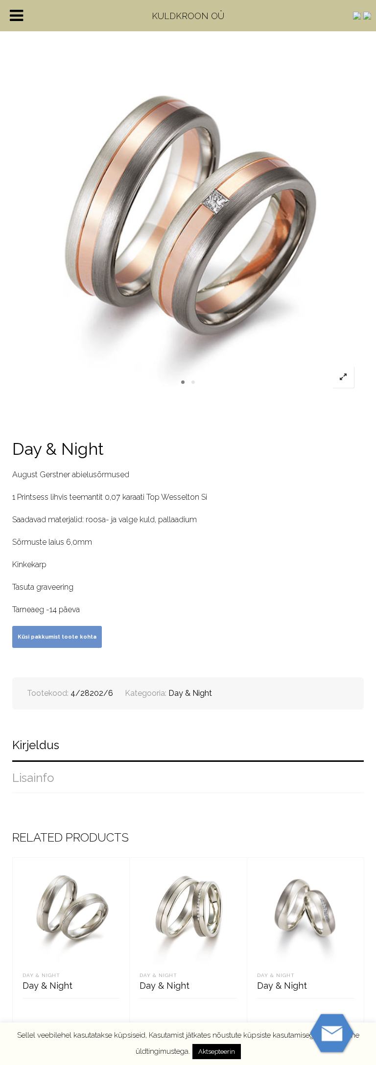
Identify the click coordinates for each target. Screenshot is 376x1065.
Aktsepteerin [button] (216, 1051)
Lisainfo (33, 778)
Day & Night (190, 693)
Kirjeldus (35, 745)
